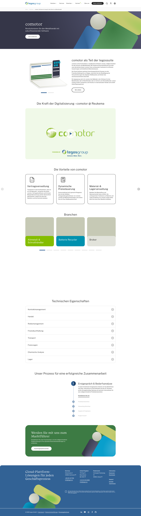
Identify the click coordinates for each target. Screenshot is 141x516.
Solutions (53, 3)
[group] (39, 231)
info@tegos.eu (69, 480)
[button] (44, 92)
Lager (30, 359)
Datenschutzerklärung (51, 512)
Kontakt (111, 481)
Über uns (86, 3)
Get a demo (78, 90)
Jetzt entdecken (32, 36)
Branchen (69, 3)
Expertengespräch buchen (41, 448)
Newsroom (112, 473)
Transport (32, 338)
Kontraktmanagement (37, 309)
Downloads (112, 475)
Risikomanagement (35, 324)
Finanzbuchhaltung (35, 331)
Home (26, 9)
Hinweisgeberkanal (64, 512)
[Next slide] (138, 189)
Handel (31, 316)
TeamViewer (112, 483)
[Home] (33, 3)
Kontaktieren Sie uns (83, 395)
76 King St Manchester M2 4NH (83, 475)
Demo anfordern (97, 3)
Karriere (77, 3)
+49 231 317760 (69, 478)
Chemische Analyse (36, 352)
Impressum (41, 512)
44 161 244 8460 (85, 480)
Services (61, 3)
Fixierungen (33, 345)
